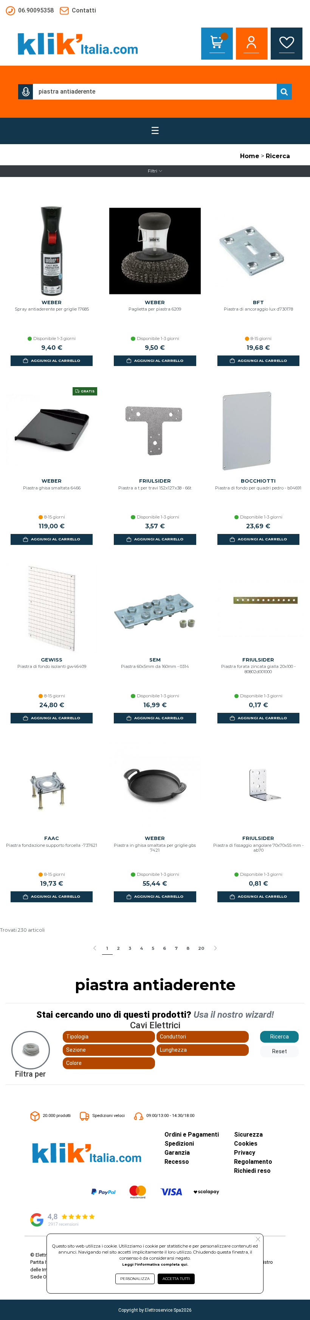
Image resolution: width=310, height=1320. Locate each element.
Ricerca (278, 156)
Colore (74, 1063)
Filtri (152, 171)
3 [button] (130, 948)
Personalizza (135, 1279)
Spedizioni (179, 1143)
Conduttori (173, 1037)
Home (249, 156)
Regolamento (253, 1161)
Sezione (76, 1050)
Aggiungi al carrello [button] (55, 360)
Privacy (244, 1152)
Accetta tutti (176, 1279)
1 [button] (107, 948)
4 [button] (141, 948)
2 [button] (118, 948)
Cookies (245, 1143)
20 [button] (201, 948)
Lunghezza (173, 1050)
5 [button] (153, 948)
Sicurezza (248, 1134)
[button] (25, 91)
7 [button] (176, 948)
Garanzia (177, 1152)
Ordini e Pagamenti (191, 1134)
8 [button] (187, 948)
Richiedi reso (252, 1170)
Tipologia (77, 1037)
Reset (279, 1051)
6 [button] (164, 948)
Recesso (176, 1161)
